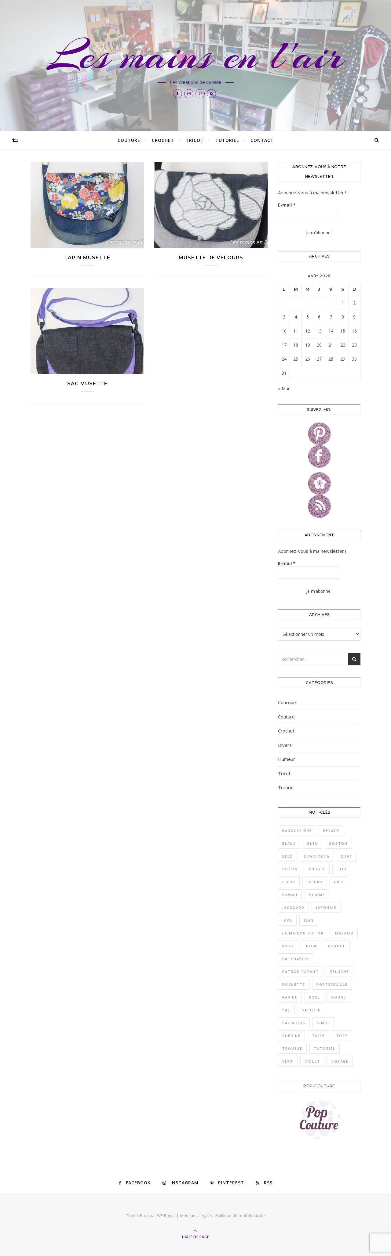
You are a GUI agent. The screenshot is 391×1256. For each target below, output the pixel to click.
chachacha (317, 856)
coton (290, 869)
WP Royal (165, 1215)
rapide (290, 997)
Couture (129, 140)
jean (309, 920)
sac (286, 1010)
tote (342, 1035)
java (287, 920)
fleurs (315, 882)
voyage (340, 1061)
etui (342, 869)
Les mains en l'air (195, 55)
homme (317, 894)
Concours (288, 702)
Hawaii (290, 894)
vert (287, 1061)
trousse (292, 1048)
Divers (285, 745)
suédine (291, 1035)
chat (347, 856)
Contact (262, 140)
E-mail (286, 205)
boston (338, 843)
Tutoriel (227, 140)
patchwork (295, 958)
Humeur (286, 759)
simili (323, 1022)
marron (344, 933)
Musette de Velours (211, 258)
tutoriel (324, 1048)
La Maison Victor (303, 933)
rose (314, 997)
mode (288, 946)
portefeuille (332, 984)
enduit (317, 869)
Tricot (195, 140)
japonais (326, 907)
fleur (288, 882)
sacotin (311, 1010)
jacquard (293, 907)
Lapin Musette (87, 258)
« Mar (284, 388)
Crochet (163, 140)
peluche (339, 971)
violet (312, 1061)
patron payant (300, 971)
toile (318, 1035)
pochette (293, 984)
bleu (312, 843)
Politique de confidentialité (240, 1215)
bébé (287, 856)
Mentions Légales (196, 1215)
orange (336, 946)
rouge (338, 997)
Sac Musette (87, 384)
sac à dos (293, 1022)
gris (339, 882)
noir (311, 946)
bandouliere (297, 830)
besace (331, 830)
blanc (289, 843)
